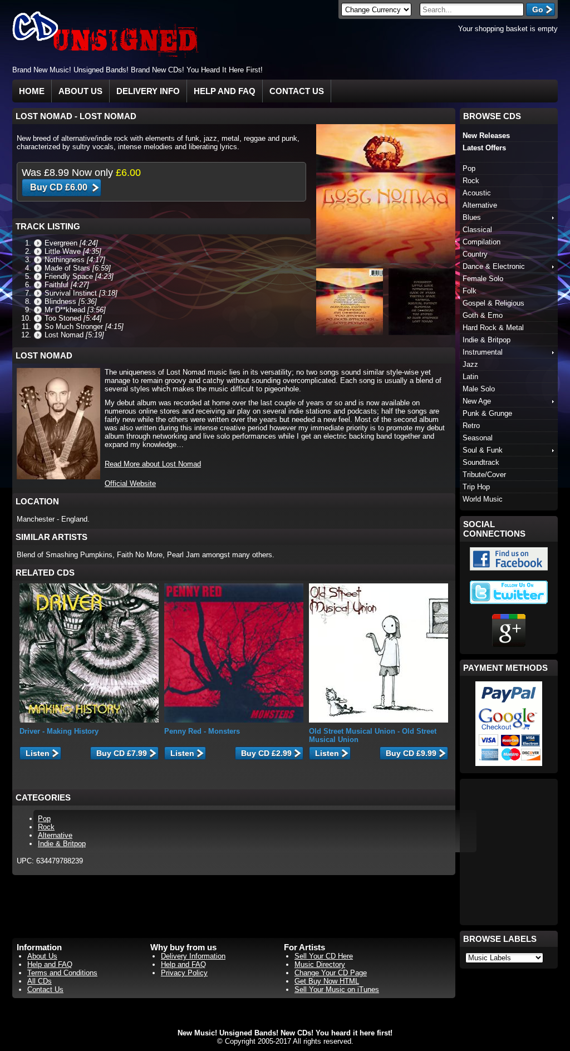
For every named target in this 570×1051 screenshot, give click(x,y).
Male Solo (479, 389)
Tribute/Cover (484, 474)
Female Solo (483, 278)
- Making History (59, 731)
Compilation (481, 242)
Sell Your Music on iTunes (336, 989)
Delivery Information (193, 956)
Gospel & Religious (493, 303)
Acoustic (477, 193)
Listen (38, 753)
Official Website (130, 483)
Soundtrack (481, 462)
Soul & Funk (483, 450)
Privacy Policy (184, 973)
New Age (477, 401)
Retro (471, 425)
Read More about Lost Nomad (153, 464)
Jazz (470, 364)
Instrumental (483, 352)
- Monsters (202, 731)
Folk (469, 291)
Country (475, 254)
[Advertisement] (427, 69)
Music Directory (319, 964)
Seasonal (478, 438)
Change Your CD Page (330, 973)
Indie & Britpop (62, 843)
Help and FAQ (224, 91)
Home (32, 91)
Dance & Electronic (494, 266)
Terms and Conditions (62, 973)
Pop (44, 818)
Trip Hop (476, 487)
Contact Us (296, 91)
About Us (80, 91)
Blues (472, 217)
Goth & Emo (483, 315)
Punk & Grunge (487, 413)
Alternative (55, 835)
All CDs (39, 981)
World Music (483, 499)
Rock (46, 827)
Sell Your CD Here (323, 956)
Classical (477, 229)
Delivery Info (148, 91)
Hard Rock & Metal (493, 327)
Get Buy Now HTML (326, 981)
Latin (470, 376)
